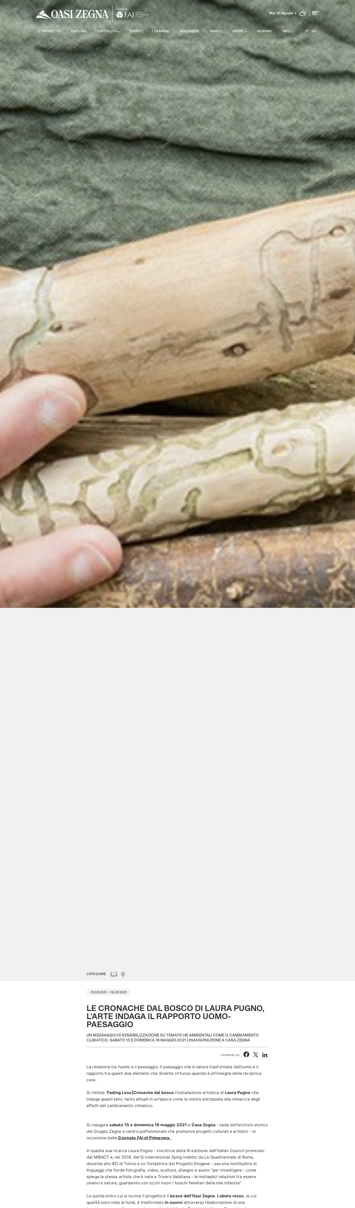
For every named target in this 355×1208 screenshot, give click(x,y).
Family (216, 31)
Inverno (264, 31)
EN (314, 31)
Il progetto (49, 31)
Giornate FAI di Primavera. (144, 1137)
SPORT (238, 31)
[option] (177, 483)
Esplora (79, 31)
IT (306, 31)
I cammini (160, 31)
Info (286, 31)
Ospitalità (107, 31)
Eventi (136, 31)
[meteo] (303, 13)
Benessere (189, 31)
